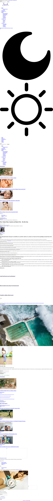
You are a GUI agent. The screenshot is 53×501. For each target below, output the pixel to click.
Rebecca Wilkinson (2, 444)
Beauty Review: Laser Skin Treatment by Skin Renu (10, 200)
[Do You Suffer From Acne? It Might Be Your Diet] (6, 443)
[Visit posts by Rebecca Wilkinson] (2, 231)
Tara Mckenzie (2, 431)
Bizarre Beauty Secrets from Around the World (9, 211)
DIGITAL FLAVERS (19, 469)
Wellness (1, 226)
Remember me (3, 496)
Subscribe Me (1, 373)
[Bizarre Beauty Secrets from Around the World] (6, 210)
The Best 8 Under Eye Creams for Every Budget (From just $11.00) (12, 189)
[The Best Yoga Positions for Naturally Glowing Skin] (5, 405)
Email (0, 371)
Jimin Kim (1, 418)
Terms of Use (15, 0)
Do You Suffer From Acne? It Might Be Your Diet (9, 446)
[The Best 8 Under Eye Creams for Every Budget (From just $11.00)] (6, 187)
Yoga (0, 406)
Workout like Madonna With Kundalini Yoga (8, 433)
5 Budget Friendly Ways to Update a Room (8, 177)
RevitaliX (51, 261)
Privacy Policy (10, 0)
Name (0, 370)
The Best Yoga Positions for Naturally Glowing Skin (10, 408)
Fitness (1, 419)
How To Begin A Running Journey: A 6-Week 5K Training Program (12, 421)
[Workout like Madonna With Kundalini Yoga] (6, 430)
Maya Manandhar (2, 392)
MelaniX (40, 259)
